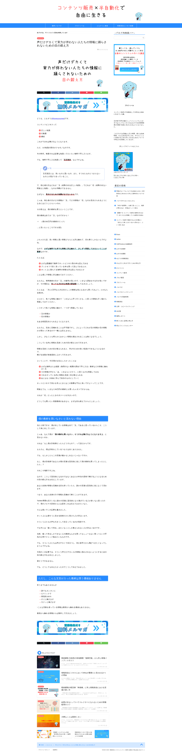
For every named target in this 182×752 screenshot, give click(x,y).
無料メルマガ (57, 26)
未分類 (118, 311)
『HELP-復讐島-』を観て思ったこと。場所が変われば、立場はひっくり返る (130, 207)
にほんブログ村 (119, 177)
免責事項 (55, 749)
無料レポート (121, 316)
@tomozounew (58, 118)
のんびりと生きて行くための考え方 (128, 263)
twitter (118, 239)
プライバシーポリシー (44, 749)
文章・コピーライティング (125, 306)
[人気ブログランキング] (123, 170)
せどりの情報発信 (122, 258)
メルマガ (119, 287)
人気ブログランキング (121, 172)
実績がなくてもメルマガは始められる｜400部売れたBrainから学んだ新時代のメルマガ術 (130, 193)
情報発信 (119, 301)
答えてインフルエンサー (124, 325)
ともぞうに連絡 (102, 26)
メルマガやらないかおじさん (125, 201)
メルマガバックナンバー (124, 292)
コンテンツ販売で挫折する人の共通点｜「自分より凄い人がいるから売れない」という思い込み (129, 222)
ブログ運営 (120, 277)
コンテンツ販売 (121, 273)
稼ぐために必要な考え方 (124, 321)
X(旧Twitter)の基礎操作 (124, 244)
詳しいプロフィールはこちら (129, 146)
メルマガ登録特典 (122, 297)
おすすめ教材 (121, 249)
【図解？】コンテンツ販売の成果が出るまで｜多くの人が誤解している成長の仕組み (129, 214)
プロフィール (79, 26)
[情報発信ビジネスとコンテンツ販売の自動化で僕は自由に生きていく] (91, 22)
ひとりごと (40, 38)
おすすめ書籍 (121, 253)
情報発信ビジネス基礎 (125, 26)
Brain (118, 234)
